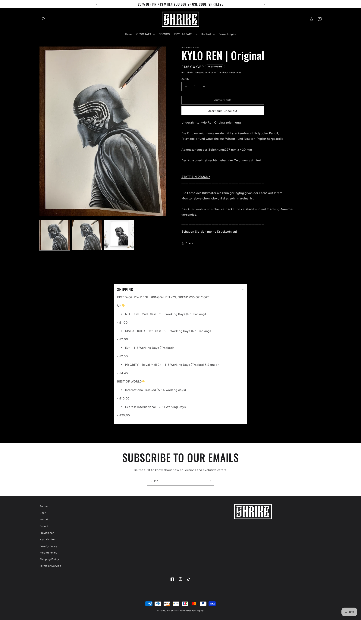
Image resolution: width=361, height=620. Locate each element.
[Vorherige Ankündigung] (97, 4)
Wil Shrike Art (174, 610)
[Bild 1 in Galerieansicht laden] (54, 235)
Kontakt (44, 519)
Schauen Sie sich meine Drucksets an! (209, 231)
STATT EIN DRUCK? (195, 177)
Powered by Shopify (193, 610)
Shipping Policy (49, 559)
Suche (43, 506)
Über (42, 513)
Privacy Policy (48, 546)
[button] (43, 19)
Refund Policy (48, 552)
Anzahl (185, 79)
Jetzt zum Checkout (222, 111)
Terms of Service (50, 565)
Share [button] (189, 243)
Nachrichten (47, 539)
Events (43, 526)
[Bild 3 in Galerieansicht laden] (119, 235)
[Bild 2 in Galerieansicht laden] (87, 235)
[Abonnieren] (210, 481)
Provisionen (47, 532)
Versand (199, 72)
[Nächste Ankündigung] (264, 4)
